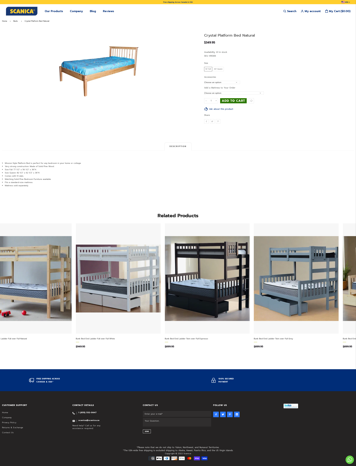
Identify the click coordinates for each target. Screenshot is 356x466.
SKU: (206, 55)
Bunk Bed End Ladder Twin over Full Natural (291, 338)
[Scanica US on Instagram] (237, 414)
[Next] (192, 71)
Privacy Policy (9, 422)
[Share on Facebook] (206, 121)
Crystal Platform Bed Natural (37, 21)
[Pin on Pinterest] (218, 121)
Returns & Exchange (12, 427)
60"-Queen (218, 69)
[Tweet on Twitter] (212, 121)
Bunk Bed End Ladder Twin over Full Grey (201, 338)
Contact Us (8, 432)
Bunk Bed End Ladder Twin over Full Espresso (114, 338)
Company (76, 11)
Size (206, 63)
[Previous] (5, 71)
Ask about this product (221, 109)
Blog (93, 11)
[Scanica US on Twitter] (223, 414)
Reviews (108, 11)
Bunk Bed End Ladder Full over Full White (23, 338)
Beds (15, 21)
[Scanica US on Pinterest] (230, 414)
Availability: (210, 52)
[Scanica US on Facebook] (216, 414)
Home (4, 21)
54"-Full (208, 69)
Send (147, 431)
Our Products (54, 11)
